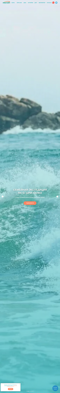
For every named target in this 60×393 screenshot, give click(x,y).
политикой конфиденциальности (12, 386)
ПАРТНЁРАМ (30, 2)
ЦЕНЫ (25, 2)
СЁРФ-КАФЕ (19, 2)
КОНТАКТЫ (49, 2)
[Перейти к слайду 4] (30, 391)
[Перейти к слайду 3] (29, 391)
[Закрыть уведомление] (19, 384)
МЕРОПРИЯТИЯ (42, 2)
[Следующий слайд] (57, 196)
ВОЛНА (13, 2)
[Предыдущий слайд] (3, 196)
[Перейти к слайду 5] (31, 391)
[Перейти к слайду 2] (28, 391)
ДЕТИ (36, 2)
